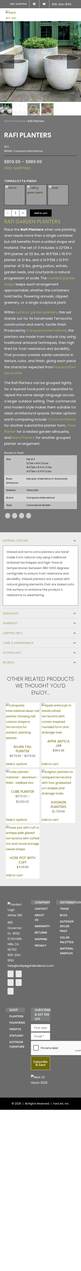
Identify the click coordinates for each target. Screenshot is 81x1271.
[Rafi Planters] (40, 61)
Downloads (12, 652)
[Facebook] (7, 515)
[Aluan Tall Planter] (22, 705)
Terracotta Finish (20, 181)
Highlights (11, 613)
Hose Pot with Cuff (22, 859)
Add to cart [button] (50, 764)
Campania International (46, 330)
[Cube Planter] (22, 772)
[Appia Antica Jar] (58, 705)
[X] (14, 515)
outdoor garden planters (36, 312)
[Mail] (19, 982)
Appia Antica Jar (58, 743)
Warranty (10, 623)
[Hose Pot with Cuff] (22, 827)
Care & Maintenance (18, 643)
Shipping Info (13, 633)
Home (8, 121)
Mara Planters (23, 437)
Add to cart (40, 213)
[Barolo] (14, 194)
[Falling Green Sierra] (36, 194)
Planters (20, 121)
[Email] (28, 515)
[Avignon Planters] (58, 772)
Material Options (15, 540)
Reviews (9, 662)
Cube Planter (22, 791)
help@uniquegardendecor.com (31, 966)
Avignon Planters (58, 804)
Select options (16, 764)
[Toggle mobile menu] (73, 12)
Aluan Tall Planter (22, 748)
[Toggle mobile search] (67, 12)
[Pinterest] (21, 515)
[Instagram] (19, 974)
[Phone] (11, 991)
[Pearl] (58, 194)
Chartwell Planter (61, 419)
